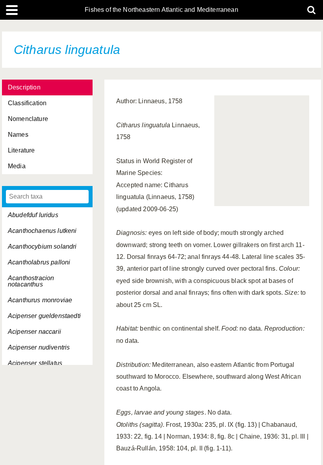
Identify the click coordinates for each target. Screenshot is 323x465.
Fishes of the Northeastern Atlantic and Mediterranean (161, 10)
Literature (21, 150)
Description (24, 87)
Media (17, 166)
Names (18, 134)
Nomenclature (28, 118)
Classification (27, 103)
